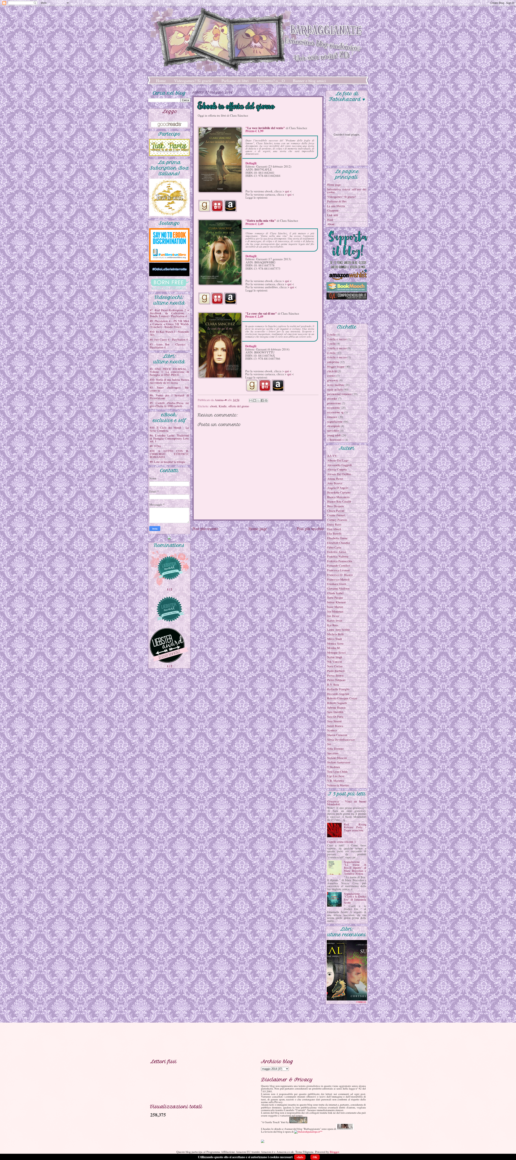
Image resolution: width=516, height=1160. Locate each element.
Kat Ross (332, 625)
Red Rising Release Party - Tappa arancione (355, 827)
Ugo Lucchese (335, 776)
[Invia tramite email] (251, 400)
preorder (332, 398)
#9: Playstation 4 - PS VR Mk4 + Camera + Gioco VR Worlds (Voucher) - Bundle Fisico (169, 324)
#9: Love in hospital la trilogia (167, 462)
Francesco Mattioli (338, 579)
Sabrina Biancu (336, 707)
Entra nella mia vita (260, 220)
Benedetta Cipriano (338, 492)
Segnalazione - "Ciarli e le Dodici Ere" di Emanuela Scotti (355, 898)
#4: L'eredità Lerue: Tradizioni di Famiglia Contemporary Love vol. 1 (169, 438)
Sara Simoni (334, 721)
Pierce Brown (335, 675)
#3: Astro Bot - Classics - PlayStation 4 (169, 345)
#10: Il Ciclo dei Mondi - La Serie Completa (169, 428)
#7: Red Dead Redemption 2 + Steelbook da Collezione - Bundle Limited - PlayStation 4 (169, 313)
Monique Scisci (336, 652)
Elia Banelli (334, 533)
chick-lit (332, 371)
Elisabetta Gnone (337, 538)
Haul (330, 220)
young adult (334, 435)
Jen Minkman (335, 611)
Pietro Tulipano (336, 680)
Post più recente (205, 528)
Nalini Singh (334, 657)
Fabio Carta (334, 547)
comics (331, 375)
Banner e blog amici (309, 80)
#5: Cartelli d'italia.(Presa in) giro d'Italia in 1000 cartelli (169, 404)
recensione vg (335, 412)
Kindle (223, 406)
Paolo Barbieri (335, 671)
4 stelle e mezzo (337, 357)
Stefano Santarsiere (339, 762)
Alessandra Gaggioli (339, 465)
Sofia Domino (335, 748)
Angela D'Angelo (337, 488)
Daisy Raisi (334, 524)
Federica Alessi (336, 552)
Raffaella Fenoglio (338, 689)
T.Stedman (333, 767)
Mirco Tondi (334, 639)
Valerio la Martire (338, 785)
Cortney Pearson (337, 520)
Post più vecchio (310, 528)
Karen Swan (334, 620)
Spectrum (332, 753)
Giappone (333, 210)
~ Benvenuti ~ (335, 439)
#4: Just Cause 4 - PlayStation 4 (169, 339)
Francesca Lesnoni (338, 570)
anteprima (333, 362)
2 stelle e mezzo (337, 339)
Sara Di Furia (335, 716)
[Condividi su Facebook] (262, 400)
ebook (213, 406)
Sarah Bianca (335, 726)
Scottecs (332, 730)
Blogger (334, 1152)
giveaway (332, 380)
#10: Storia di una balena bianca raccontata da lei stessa (169, 381)
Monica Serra (335, 643)
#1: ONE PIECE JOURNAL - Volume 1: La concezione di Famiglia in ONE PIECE (169, 372)
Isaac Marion (335, 607)
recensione (333, 407)
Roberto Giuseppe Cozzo (342, 698)
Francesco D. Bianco (340, 575)
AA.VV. (332, 456)
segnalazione (335, 421)
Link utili (332, 215)
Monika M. (333, 648)
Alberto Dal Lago (337, 460)
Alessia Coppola (337, 469)
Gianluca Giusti (336, 584)
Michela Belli (335, 634)
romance (332, 417)
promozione (334, 403)
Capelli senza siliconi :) (341, 842)
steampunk (333, 426)
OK (315, 1157)
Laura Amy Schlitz (338, 629)
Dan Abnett (334, 529)
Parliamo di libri (235, 80)
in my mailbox (335, 385)
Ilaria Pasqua (335, 597)
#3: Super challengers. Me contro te (169, 388)
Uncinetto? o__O (271, 80)
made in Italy (335, 389)
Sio (329, 744)
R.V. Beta (333, 684)
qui (287, 191)
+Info (299, 1157)
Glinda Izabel (335, 593)
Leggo (169, 111)
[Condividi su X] (258, 400)
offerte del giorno (238, 406)
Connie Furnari (336, 515)
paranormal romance (339, 394)
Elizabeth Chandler (338, 543)
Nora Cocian (334, 666)
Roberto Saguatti (337, 703)
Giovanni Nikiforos (338, 588)
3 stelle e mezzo (337, 348)
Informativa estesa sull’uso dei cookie (346, 190)
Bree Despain (335, 506)
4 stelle (331, 353)
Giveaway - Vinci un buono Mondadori (346, 802)
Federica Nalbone (338, 556)
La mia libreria (336, 206)
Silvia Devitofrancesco (341, 739)
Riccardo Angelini (338, 694)
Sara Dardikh (335, 712)
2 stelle (331, 334)
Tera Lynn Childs (337, 771)
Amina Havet (335, 479)
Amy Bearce (334, 483)
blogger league (336, 366)
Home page (258, 528)
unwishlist (333, 430)
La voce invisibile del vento (265, 128)
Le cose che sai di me (261, 313)
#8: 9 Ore (155, 446)
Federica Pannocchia (339, 561)
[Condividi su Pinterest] (266, 400)
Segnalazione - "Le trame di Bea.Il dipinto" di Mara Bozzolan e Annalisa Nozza (355, 868)
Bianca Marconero (338, 497)
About (330, 224)
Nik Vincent (334, 661)
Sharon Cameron (337, 735)
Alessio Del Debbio (339, 474)
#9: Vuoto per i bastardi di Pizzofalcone (169, 396)
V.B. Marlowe (335, 781)
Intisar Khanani (336, 602)
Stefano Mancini (337, 758)
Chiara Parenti (335, 511)
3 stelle (331, 343)
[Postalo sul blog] (255, 400)
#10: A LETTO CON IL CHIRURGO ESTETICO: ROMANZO (169, 454)
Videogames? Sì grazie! (193, 80)
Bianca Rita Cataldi (339, 501)
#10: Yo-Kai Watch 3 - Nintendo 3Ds (169, 333)
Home (161, 80)
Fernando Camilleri (338, 565)
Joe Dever (333, 616)
